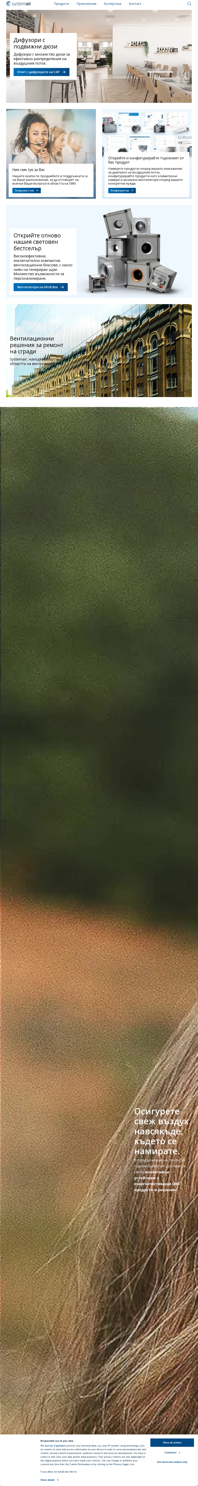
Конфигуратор (120, 190)
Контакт (135, 4)
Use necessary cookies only (172, 1462)
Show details (48, 1480)
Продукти (61, 4)
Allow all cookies (172, 1442)
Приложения (86, 4)
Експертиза (112, 4)
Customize (170, 1452)
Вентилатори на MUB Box (37, 287)
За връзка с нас (24, 190)
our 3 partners (58, 1445)
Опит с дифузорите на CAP (38, 72)
